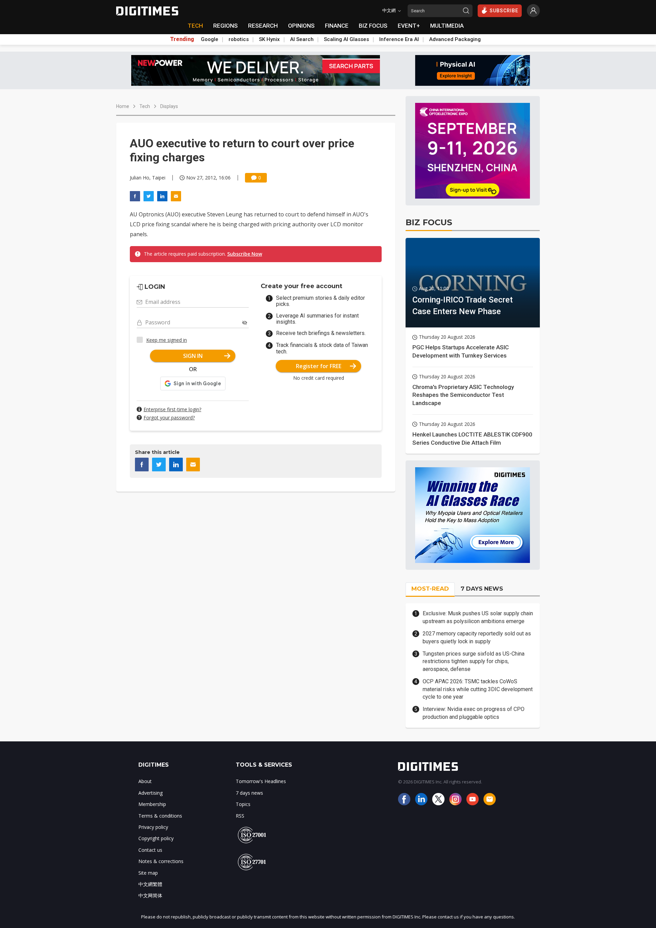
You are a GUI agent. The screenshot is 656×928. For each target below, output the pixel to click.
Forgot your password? (169, 417)
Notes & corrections (160, 861)
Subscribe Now (244, 254)
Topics (243, 804)
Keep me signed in (166, 340)
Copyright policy (156, 838)
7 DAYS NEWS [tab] (482, 588)
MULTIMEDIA (447, 25)
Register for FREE (318, 366)
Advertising (150, 793)
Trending (182, 39)
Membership (152, 804)
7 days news (249, 793)
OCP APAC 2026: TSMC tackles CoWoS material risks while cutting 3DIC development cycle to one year (478, 689)
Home (122, 106)
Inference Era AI (399, 39)
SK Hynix (269, 39)
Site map (148, 873)
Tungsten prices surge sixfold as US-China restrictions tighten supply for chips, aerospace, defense (473, 661)
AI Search (302, 39)
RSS (240, 815)
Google (209, 39)
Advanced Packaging (455, 39)
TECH (195, 25)
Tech (144, 106)
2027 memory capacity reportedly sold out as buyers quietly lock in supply (477, 637)
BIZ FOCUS (373, 25)
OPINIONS (301, 25)
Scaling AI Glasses (346, 39)
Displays (169, 106)
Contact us (150, 850)
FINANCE (336, 25)
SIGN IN (193, 356)
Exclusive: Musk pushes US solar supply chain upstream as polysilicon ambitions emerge (478, 617)
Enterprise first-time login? (172, 409)
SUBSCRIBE (504, 10)
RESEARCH (263, 25)
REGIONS (225, 25)
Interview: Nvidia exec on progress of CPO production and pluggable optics (473, 713)
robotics (239, 39)
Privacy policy (153, 827)
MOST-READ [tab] (430, 588)
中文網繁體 (150, 884)
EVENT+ (409, 25)
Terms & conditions (160, 815)
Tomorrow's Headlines (261, 781)
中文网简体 (150, 895)
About (145, 781)
